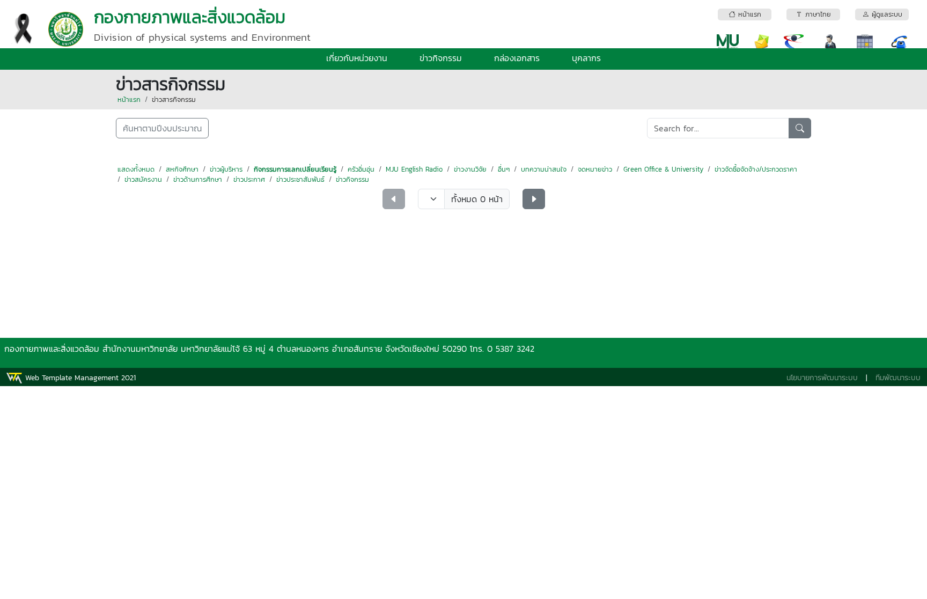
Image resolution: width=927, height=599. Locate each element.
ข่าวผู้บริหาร (226, 169)
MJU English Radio (414, 169)
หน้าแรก (129, 99)
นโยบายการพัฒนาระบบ (822, 377)
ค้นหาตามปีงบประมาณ (162, 128)
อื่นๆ (504, 169)
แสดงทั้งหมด (135, 169)
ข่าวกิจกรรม (441, 57)
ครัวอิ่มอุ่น (361, 169)
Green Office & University (663, 169)
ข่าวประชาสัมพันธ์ (300, 179)
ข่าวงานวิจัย (470, 169)
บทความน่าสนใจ (543, 169)
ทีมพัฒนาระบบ (898, 377)
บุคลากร (586, 57)
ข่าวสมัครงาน (143, 179)
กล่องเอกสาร (517, 57)
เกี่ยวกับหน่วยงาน (356, 57)
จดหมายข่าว (595, 169)
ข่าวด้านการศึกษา (197, 179)
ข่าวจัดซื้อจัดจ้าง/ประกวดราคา (756, 169)
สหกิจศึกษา (182, 169)
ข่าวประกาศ (249, 179)
